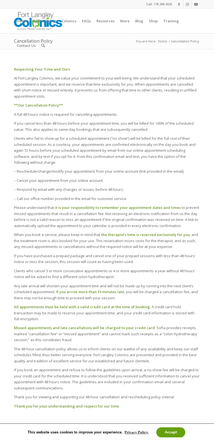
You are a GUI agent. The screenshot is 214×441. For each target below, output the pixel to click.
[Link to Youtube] (196, 4)
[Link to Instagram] (187, 4)
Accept (171, 432)
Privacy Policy (136, 432)
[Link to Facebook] (179, 4)
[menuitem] (22, 21)
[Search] (43, 45)
